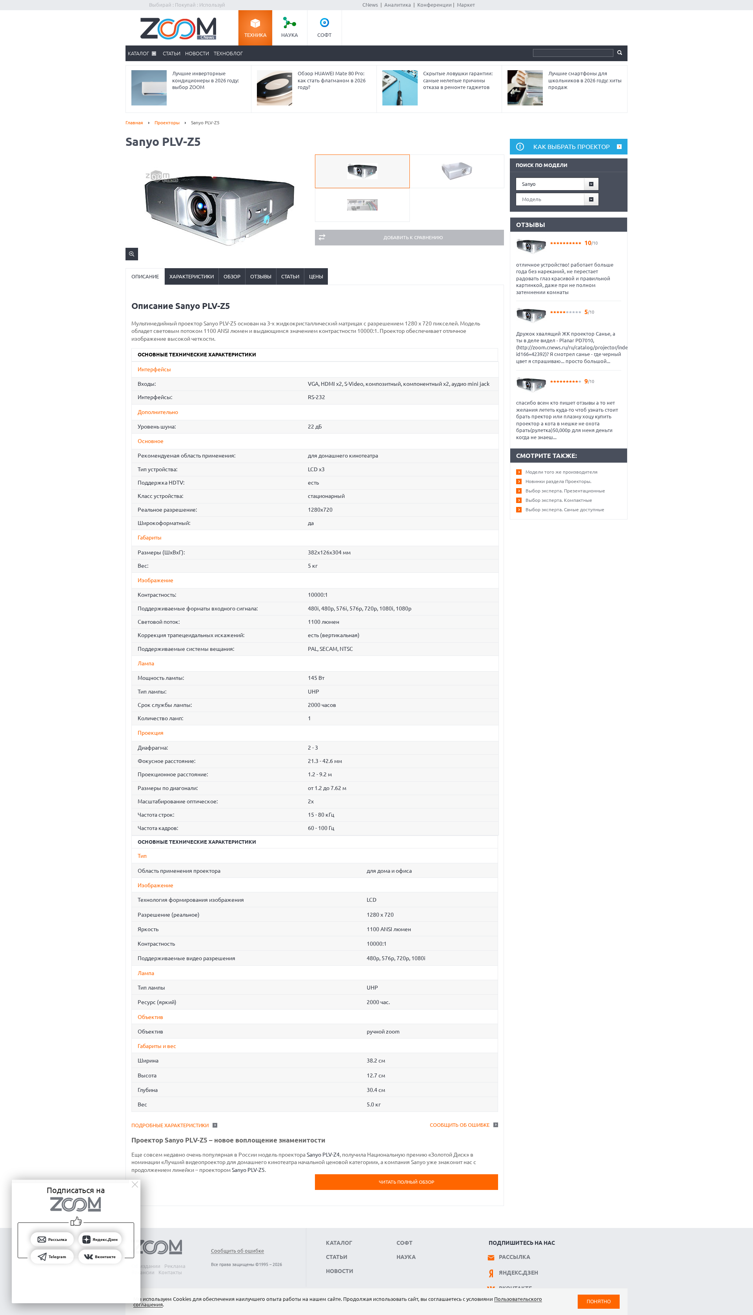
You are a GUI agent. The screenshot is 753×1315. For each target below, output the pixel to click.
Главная (134, 122)
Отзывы (260, 276)
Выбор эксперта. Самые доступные (565, 509)
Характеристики (191, 276)
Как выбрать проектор (571, 146)
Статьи (171, 53)
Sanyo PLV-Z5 (248, 1170)
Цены (316, 276)
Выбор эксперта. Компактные (559, 500)
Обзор (232, 276)
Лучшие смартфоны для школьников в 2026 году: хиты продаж (585, 80)
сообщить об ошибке (459, 1125)
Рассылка (514, 1257)
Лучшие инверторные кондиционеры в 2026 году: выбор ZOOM (205, 80)
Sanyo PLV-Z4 (323, 1155)
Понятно (599, 1301)
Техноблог (228, 53)
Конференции (434, 4)
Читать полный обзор (406, 1181)
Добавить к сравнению (413, 237)
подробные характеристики (170, 1125)
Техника (255, 35)
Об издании (145, 1266)
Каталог (138, 53)
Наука (289, 35)
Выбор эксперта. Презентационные (565, 490)
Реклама (175, 1266)
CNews (370, 4)
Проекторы (167, 122)
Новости (197, 53)
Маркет (466, 4)
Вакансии (143, 1272)
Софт (324, 35)
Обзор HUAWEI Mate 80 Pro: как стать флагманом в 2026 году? (332, 80)
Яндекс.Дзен (518, 1273)
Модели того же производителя (562, 471)
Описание (145, 276)
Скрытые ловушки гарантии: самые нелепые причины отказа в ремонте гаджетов (458, 80)
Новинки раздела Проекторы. (558, 481)
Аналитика (397, 4)
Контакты (170, 1272)
